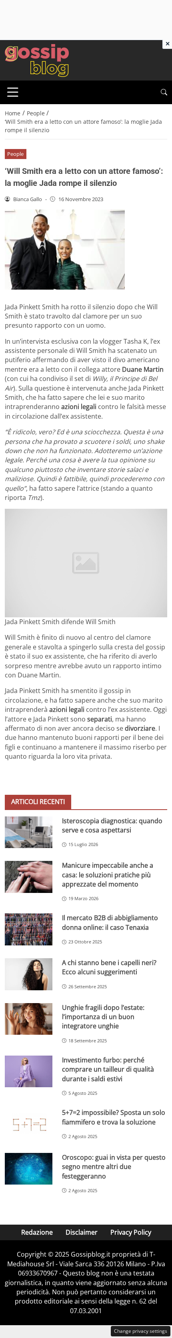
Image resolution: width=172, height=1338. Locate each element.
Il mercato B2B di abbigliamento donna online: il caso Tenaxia (110, 922)
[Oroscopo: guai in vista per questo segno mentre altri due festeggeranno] (28, 1169)
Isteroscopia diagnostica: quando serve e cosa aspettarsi (112, 825)
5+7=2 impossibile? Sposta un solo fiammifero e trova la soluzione (113, 1117)
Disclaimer (82, 1232)
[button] (164, 92)
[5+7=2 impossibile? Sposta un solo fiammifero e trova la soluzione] (28, 1124)
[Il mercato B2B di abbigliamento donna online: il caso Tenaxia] (28, 929)
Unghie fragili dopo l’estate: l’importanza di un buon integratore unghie (103, 1017)
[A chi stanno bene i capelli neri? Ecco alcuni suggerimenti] (28, 974)
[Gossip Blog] (37, 59)
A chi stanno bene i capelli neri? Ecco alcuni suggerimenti (109, 967)
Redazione (37, 1232)
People (15, 153)
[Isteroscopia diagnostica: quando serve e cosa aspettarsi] (28, 832)
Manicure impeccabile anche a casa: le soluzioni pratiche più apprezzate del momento (107, 875)
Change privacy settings (140, 1331)
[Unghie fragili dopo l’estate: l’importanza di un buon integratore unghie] (28, 1019)
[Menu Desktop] (13, 92)
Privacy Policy (130, 1232)
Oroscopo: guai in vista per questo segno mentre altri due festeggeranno (114, 1167)
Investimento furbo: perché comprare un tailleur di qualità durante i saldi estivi (108, 1069)
